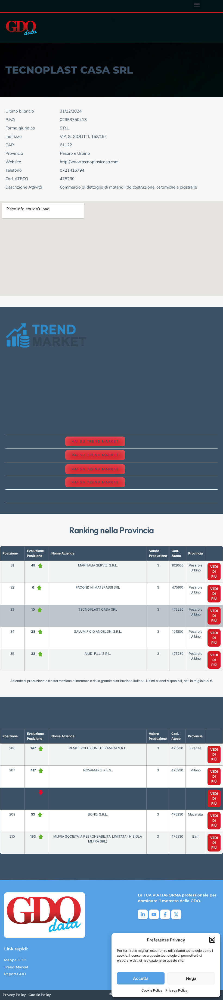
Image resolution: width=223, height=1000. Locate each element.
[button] (212, 940)
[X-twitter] (176, 914)
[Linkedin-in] (143, 914)
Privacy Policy (176, 990)
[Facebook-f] (165, 914)
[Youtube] (154, 914)
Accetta (140, 978)
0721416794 (72, 170)
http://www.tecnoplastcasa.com (89, 161)
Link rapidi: (16, 948)
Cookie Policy (152, 990)
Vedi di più (214, 571)
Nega (191, 978)
